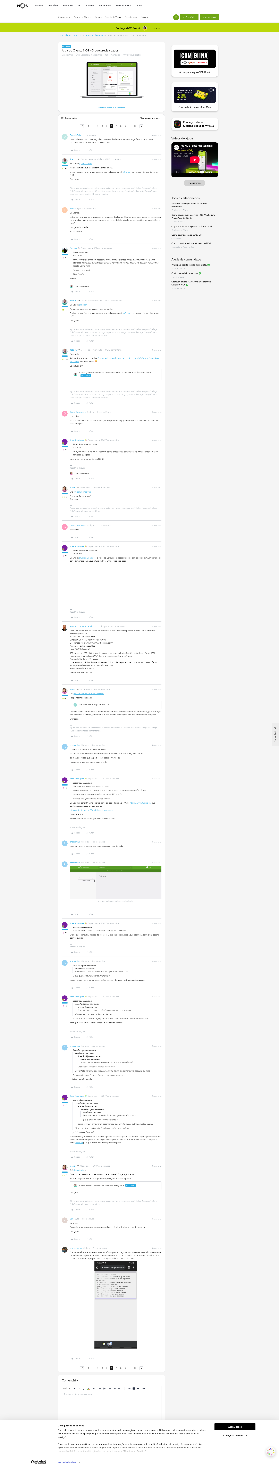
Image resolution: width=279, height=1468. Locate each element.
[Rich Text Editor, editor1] (111, 1405)
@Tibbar (82, 305)
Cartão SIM (176, 239)
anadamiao (75, 745)
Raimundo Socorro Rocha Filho (84, 627)
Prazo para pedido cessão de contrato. (189, 265)
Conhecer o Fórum (180, 210)
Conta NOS (78, 35)
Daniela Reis (75, 135)
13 (135, 126)
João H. (73, 159)
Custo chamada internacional (184, 273)
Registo (144, 17)
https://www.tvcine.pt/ (140, 803)
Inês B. (73, 488)
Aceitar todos (235, 1427)
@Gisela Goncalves (82, 492)
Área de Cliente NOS (95, 35)
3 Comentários (178, 269)
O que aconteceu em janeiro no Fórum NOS (191, 227)
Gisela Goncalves (78, 412)
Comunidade (64, 35)
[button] (189, 17)
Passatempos (131, 17)
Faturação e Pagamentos (182, 247)
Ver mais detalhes (67, 1462)
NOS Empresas (178, 222)
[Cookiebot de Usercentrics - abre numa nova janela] (38, 1462)
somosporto (76, 1248)
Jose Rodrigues (77, 440)
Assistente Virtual (113, 17)
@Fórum (127, 172)
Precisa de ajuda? (275, 735)
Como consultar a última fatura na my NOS (191, 243)
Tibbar (73, 209)
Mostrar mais (194, 183)
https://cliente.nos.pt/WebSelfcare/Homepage (91, 810)
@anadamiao (79, 1170)
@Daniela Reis (85, 164)
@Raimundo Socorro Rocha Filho (89, 694)
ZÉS (72, 1219)
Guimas (73, 248)
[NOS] (22, 6)
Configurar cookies (233, 1435)
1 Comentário (177, 277)
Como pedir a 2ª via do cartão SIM (186, 235)
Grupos (98, 17)
